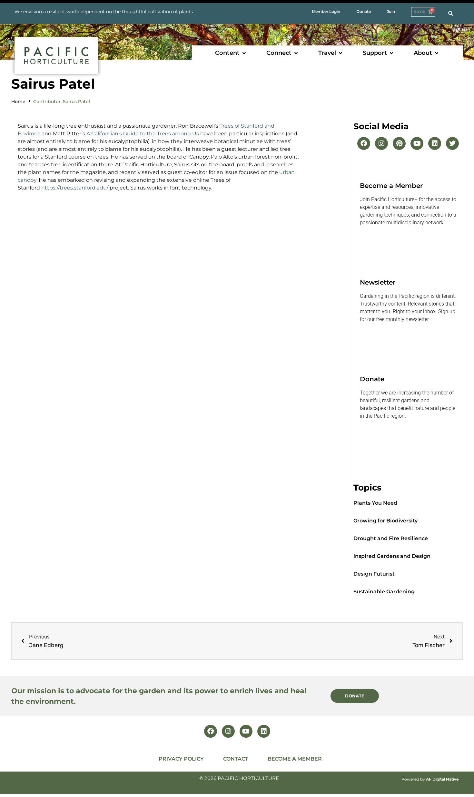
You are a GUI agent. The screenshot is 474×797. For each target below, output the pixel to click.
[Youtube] (416, 143)
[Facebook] (363, 143)
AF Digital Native (442, 779)
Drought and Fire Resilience (390, 538)
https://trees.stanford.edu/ (74, 188)
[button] (231, 53)
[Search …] (450, 13)
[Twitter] (452, 143)
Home (18, 101)
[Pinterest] (399, 143)
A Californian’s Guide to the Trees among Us (143, 134)
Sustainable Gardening (384, 591)
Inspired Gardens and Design (391, 556)
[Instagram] (381, 143)
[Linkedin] (434, 143)
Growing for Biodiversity (385, 521)
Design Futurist (374, 574)
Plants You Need (375, 503)
